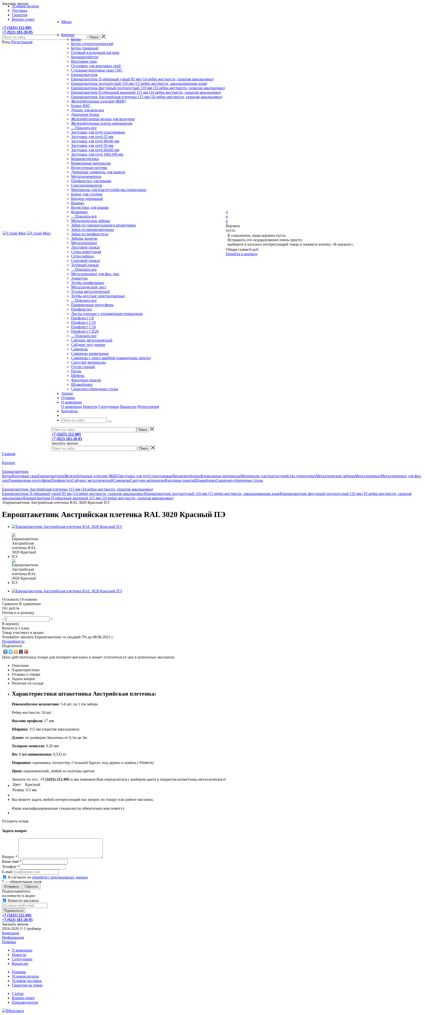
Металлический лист (88, 287)
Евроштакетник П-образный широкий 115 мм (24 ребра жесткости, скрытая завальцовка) (146, 92)
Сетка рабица (82, 256)
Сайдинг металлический (91, 340)
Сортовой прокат (85, 260)
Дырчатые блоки (85, 114)
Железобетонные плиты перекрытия (101, 123)
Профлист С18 (83, 327)
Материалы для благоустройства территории (108, 190)
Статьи (18, 993)
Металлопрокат (84, 243)
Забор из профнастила (89, 234)
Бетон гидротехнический (92, 44)
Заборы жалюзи (84, 238)
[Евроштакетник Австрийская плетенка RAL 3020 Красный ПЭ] (67, 526)
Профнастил (81, 309)
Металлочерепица (86, 176)
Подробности (13, 641)
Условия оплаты (25, 976)
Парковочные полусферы (92, 305)
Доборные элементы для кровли (98, 172)
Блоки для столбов (86, 194)
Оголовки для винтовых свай (96, 66)
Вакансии (128, 406)
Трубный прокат (85, 265)
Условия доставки (27, 981)
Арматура (79, 278)
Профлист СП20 (85, 331)
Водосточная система (89, 167)
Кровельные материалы (91, 163)
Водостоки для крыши (90, 207)
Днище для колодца (87, 110)
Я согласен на (48, 877)
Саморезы (79, 349)
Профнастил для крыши (91, 181)
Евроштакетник (84, 75)
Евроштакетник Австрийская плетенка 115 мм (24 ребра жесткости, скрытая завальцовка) (146, 97)
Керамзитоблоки (85, 159)
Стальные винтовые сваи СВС (97, 70)
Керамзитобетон (84, 57)
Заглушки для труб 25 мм (92, 136)
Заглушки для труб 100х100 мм (97, 154)
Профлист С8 (82, 318)
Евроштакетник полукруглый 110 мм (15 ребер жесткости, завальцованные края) (139, 83)
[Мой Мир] (21, 651)
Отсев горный (83, 367)
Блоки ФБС (81, 106)
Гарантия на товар (27, 985)
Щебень (77, 375)
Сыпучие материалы (88, 362)
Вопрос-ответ (23, 998)
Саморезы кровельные (90, 353)
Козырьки (79, 212)
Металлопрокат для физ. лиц (95, 274)
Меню (66, 22)
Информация (13, 937)
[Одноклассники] (15, 651)
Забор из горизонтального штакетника (103, 225)
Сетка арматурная (86, 252)
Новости (90, 406)
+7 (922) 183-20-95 (17, 32)
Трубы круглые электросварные (98, 296)
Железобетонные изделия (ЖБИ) (98, 101)
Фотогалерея (148, 406)
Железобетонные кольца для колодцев (103, 119)
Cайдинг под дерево (88, 345)
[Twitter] (10, 651)
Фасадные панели (86, 380)
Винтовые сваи (84, 61)
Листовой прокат (85, 247)
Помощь (9, 942)
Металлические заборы (90, 221)
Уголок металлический (90, 291)
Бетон (76, 39)
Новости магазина (23, 900)
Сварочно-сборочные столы (94, 389)
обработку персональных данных (60, 877)
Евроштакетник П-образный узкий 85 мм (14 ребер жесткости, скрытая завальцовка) (142, 79)
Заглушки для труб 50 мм (92, 145)
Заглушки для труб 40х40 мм (95, 141)
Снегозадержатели (86, 185)
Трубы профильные (87, 283)
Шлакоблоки (81, 384)
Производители (25, 1002)
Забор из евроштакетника (92, 229)
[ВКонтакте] (5, 651)
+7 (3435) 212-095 (16, 28)
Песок (76, 371)
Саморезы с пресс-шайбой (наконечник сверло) (111, 358)
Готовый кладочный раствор (95, 52)
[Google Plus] (26, 651)
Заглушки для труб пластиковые (98, 132)
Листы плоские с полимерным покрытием (106, 314)
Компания (10, 933)
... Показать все (84, 128)
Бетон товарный (84, 48)
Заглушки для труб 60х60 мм (95, 150)
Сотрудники (108, 406)
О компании (71, 406)
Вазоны (77, 203)
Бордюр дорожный (87, 198)
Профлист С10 (83, 322)
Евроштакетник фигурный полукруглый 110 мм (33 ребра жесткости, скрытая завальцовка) (148, 88)
